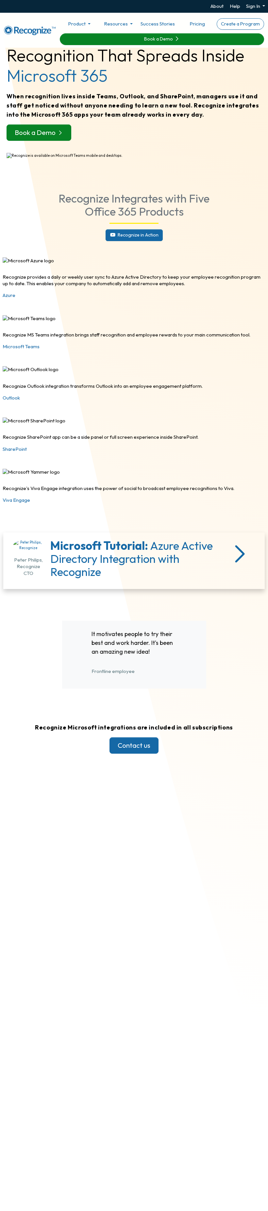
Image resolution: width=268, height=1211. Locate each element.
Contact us (134, 745)
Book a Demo (159, 39)
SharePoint (15, 449)
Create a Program (240, 24)
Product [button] (77, 24)
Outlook (11, 398)
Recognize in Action (138, 235)
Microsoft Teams (21, 346)
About (217, 6)
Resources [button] (116, 24)
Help (235, 6)
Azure (9, 295)
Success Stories (158, 24)
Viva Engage (16, 500)
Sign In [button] (253, 6)
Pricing (197, 24)
